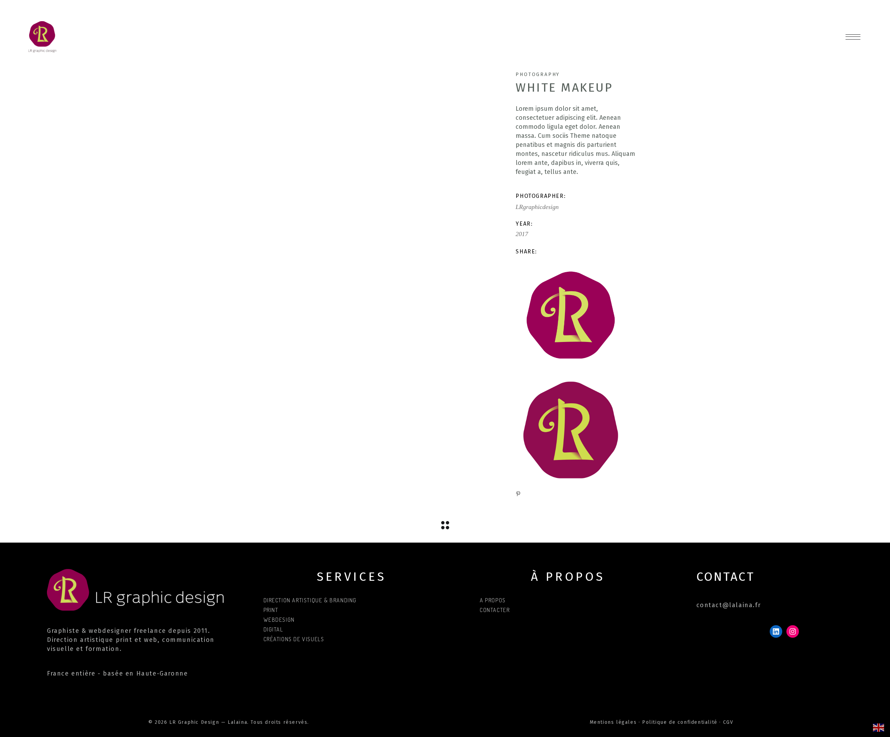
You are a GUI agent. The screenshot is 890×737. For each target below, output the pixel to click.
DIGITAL (273, 629)
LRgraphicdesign (537, 206)
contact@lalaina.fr (728, 605)
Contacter (495, 609)
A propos (493, 600)
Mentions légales (613, 722)
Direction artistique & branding (310, 600)
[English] (879, 727)
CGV (728, 722)
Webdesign (279, 619)
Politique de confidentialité (680, 722)
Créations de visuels (294, 639)
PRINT (271, 609)
